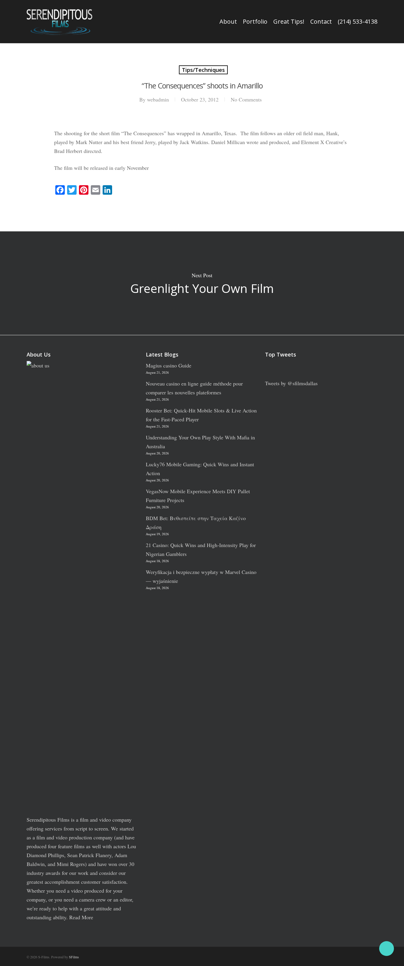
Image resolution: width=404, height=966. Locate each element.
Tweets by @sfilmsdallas (291, 383)
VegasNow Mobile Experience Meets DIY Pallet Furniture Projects (198, 496)
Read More (81, 917)
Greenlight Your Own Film (202, 283)
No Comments (246, 99)
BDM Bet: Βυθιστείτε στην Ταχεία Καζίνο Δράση (196, 522)
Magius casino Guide (168, 365)
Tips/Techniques (203, 69)
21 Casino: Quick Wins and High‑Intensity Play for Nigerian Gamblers (201, 549)
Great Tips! (288, 21)
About (228, 21)
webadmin (158, 99)
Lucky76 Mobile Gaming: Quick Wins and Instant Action (200, 469)
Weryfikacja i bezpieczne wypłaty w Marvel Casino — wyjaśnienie (201, 576)
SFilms (74, 956)
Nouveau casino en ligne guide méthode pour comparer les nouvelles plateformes (194, 388)
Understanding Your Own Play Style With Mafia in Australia (200, 442)
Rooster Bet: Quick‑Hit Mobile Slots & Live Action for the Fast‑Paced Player (201, 415)
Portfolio (255, 21)
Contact (321, 21)
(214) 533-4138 (357, 21)
